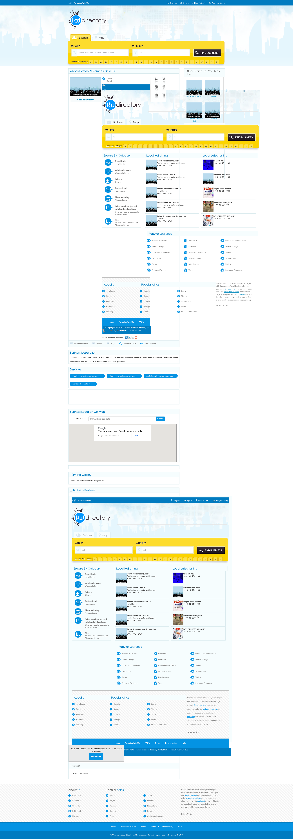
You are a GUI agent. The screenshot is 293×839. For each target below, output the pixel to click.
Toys (190, 270)
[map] (161, 87)
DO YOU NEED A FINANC (224, 216)
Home (111, 322)
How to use (110, 291)
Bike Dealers (193, 264)
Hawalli (147, 291)
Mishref (184, 296)
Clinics (228, 264)
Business (83, 37)
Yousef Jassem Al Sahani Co (169, 188)
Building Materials (159, 240)
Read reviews (130, 343)
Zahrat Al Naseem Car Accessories (171, 216)
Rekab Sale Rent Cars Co (168, 202)
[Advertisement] (168, 20)
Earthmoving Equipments (235, 240)
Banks (154, 264)
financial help (219, 161)
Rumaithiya (186, 301)
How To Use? (200, 3)
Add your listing (218, 3)
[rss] (154, 80)
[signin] (161, 80)
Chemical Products (159, 270)
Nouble (213, 96)
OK (136, 435)
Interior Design (158, 246)
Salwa (183, 306)
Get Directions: (81, 419)
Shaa (146, 312)
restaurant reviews (231, 291)
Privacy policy (171, 743)
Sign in (186, 3)
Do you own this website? (109, 436)
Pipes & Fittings (231, 246)
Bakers (228, 252)
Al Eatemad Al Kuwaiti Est (195, 120)
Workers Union (194, 258)
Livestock (192, 246)
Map (101, 37)
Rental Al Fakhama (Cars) (168, 161)
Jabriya (147, 301)
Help (184, 743)
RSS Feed (110, 306)
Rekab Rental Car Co (166, 174)
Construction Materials (161, 252)
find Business (209, 53)
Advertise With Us (81, 3)
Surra (183, 291)
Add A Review (150, 343)
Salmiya (147, 306)
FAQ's (141, 322)
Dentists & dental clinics (82, 384)
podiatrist (241, 294)
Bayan (146, 296)
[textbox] (102, 52)
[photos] (161, 95)
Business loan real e (221, 174)
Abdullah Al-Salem (189, 312)
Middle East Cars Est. (194, 96)
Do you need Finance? (222, 188)
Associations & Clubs (197, 252)
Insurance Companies (234, 270)
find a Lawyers (229, 289)
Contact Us (110, 296)
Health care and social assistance (87, 376)
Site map (109, 312)
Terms (157, 743)
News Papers (230, 258)
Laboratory (156, 258)
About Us (110, 301)
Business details (81, 343)
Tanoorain (213, 119)
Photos (99, 343)
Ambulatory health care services (159, 376)
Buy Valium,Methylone (222, 202)
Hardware (192, 240)
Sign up (173, 3)
